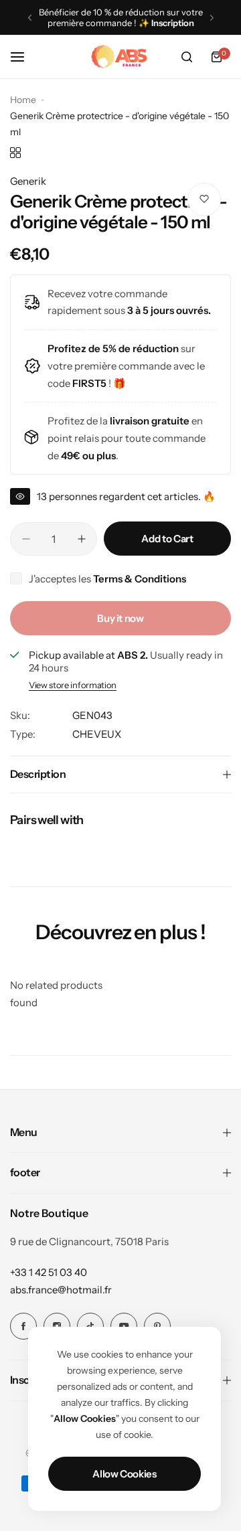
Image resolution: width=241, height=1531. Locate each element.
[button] (29, 17)
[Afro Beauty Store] (120, 57)
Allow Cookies (124, 1473)
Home (23, 100)
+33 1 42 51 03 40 (48, 1272)
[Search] (187, 57)
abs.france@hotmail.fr (61, 1289)
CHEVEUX (96, 734)
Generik (28, 181)
